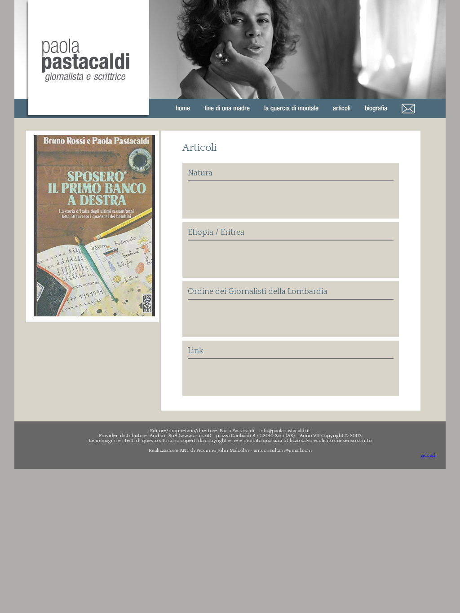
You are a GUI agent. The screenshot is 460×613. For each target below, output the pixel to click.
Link (195, 350)
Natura (200, 173)
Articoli (341, 108)
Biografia (376, 108)
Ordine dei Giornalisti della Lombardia (257, 291)
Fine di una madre (227, 108)
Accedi (429, 455)
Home (183, 108)
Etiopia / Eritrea (216, 232)
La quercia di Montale (291, 108)
